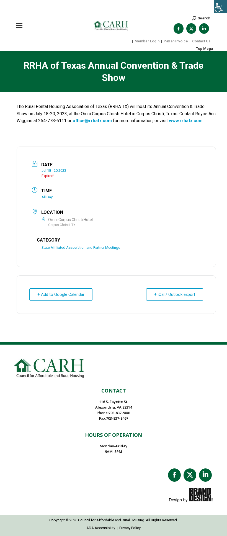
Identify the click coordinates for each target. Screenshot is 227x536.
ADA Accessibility (100, 528)
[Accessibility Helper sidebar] (220, 6)
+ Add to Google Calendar (60, 294)
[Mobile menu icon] (19, 25)
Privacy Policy (130, 528)
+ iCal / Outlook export (174, 294)
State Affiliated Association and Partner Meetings (81, 247)
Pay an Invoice (176, 41)
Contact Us (201, 41)
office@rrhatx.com (92, 120)
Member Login (147, 41)
